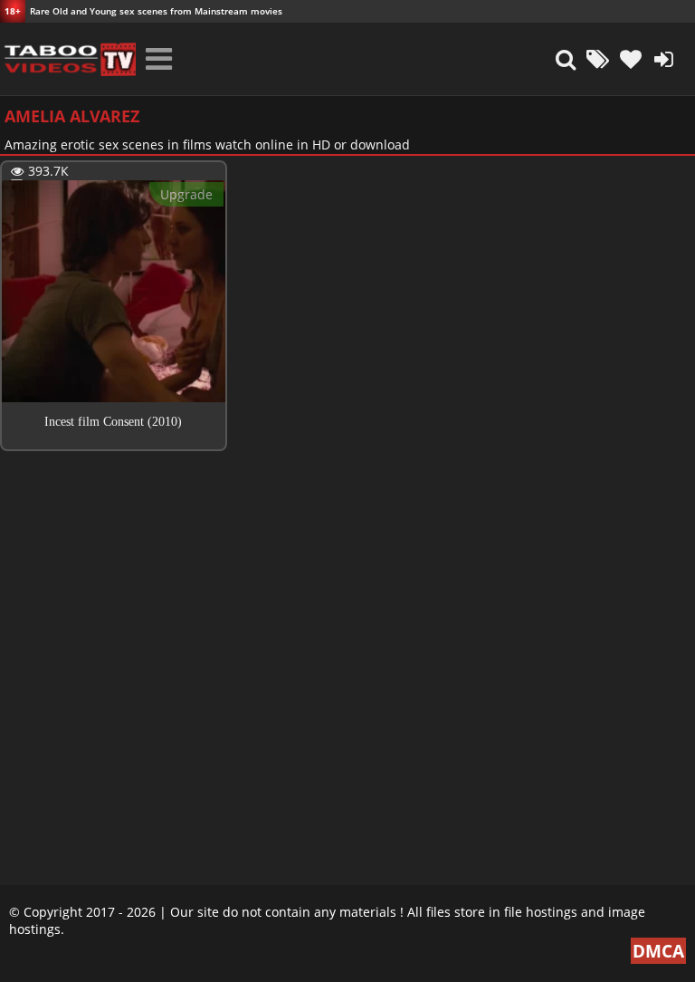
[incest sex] (68, 59)
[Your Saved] (630, 59)
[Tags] (598, 59)
